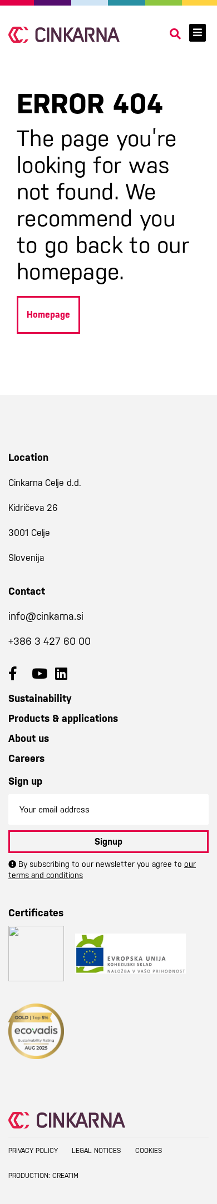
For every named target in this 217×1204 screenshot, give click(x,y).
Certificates (35, 913)
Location (28, 457)
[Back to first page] (64, 35)
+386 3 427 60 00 (49, 641)
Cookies (148, 1151)
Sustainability (39, 698)
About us (28, 738)
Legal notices (96, 1151)
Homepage (48, 314)
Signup (108, 841)
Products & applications (63, 718)
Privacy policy (33, 1151)
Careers (26, 758)
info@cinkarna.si (45, 616)
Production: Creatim (43, 1176)
